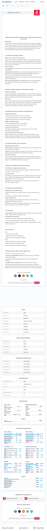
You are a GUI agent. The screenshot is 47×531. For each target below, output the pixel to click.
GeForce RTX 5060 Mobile (9, 448)
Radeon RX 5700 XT (30, 469)
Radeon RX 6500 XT (8, 442)
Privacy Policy (40, 528)
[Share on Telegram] (31, 275)
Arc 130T (6, 469)
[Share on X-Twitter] (19, 275)
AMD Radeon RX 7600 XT (33, 498)
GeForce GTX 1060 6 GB (9, 471)
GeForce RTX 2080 (8, 480)
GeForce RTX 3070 (29, 436)
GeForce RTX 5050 (29, 455)
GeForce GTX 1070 (29, 438)
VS (21, 498)
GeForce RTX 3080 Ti (30, 433)
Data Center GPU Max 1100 (9, 450)
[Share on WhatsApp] (27, 275)
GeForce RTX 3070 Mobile (31, 450)
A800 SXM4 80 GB (7, 457)
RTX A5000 (28, 465)
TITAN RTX (6, 478)
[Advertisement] (23, 25)
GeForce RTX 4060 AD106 (9, 455)
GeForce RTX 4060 (29, 457)
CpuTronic (8, 2)
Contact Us (25, 528)
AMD (7, 5)
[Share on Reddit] (23, 275)
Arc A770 (6, 465)
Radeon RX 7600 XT (8, 438)
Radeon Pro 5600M (30, 471)
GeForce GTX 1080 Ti (8, 484)
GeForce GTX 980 (7, 440)
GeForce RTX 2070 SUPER (31, 448)
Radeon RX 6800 (7, 436)
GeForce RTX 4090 (29, 463)
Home (16, 1)
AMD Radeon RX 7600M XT (12, 498)
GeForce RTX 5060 (8, 463)
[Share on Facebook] (15, 275)
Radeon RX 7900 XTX (8, 433)
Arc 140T (27, 442)
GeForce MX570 (7, 486)
